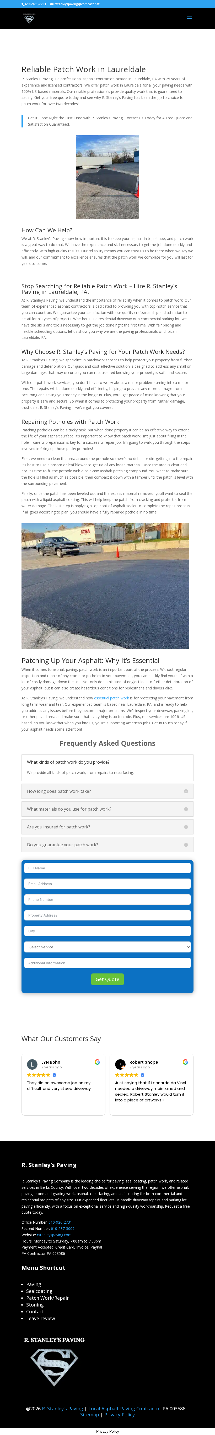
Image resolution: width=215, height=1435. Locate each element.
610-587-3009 (62, 1228)
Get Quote (107, 979)
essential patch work (111, 697)
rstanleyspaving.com (54, 1234)
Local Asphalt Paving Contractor (125, 1408)
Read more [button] (128, 1107)
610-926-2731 (60, 1222)
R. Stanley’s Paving (62, 1408)
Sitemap (89, 1414)
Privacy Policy (119, 1414)
